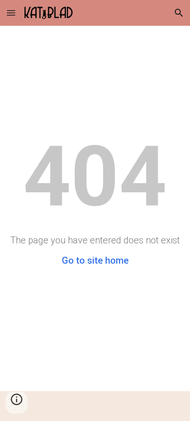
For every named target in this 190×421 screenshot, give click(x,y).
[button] (11, 12)
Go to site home (95, 260)
